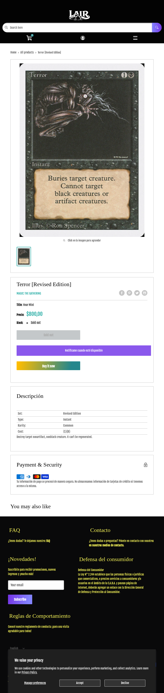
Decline (125, 683)
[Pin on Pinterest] (129, 293)
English (14, 648)
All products (27, 52)
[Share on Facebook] (122, 293)
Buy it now (48, 366)
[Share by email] (144, 293)
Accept (80, 683)
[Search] (157, 27)
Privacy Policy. (29, 672)
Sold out (48, 335)
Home (13, 52)
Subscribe (20, 599)
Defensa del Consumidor (91, 570)
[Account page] (82, 38)
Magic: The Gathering (29, 293)
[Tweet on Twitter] (137, 293)
